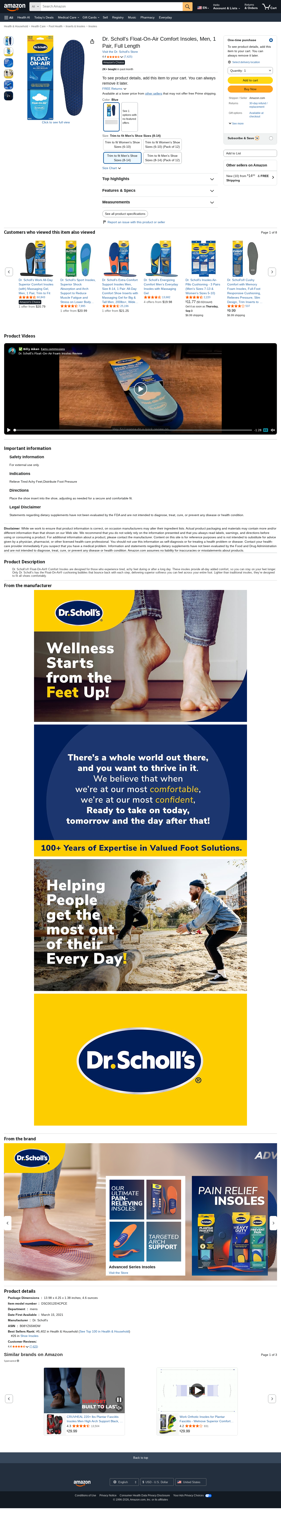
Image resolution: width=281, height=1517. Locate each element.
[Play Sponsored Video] (197, 1390)
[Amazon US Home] (82, 1483)
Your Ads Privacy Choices (188, 1495)
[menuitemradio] (265, 430)
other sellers (153, 93)
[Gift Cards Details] (98, 17)
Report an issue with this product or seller (136, 222)
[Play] (7, 430)
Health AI (23, 17)
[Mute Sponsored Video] (119, 1408)
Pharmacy (147, 17)
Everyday (165, 17)
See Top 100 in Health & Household (104, 1331)
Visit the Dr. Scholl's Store (120, 51)
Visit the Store (118, 1272)
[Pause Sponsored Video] (119, 1400)
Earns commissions (53, 348)
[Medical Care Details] (78, 17)
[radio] (8, 41)
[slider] (132, 430)
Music (132, 17)
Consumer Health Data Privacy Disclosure (145, 1495)
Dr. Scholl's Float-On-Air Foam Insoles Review (50, 353)
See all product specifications (125, 213)
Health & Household (16, 26)
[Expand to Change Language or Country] (208, 8)
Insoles (92, 26)
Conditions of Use (85, 1495)
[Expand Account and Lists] (239, 8)
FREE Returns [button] (112, 88)
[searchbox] (112, 6)
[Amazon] (15, 6)
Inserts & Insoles (75, 26)
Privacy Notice (108, 1495)
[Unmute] (273, 430)
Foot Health (56, 26)
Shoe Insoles (29, 1336)
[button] (8, 17)
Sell (105, 17)
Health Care (38, 26)
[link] (37, 286)
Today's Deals (44, 17)
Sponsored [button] (10, 1360)
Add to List (233, 153)
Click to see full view (56, 122)
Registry (118, 17)
